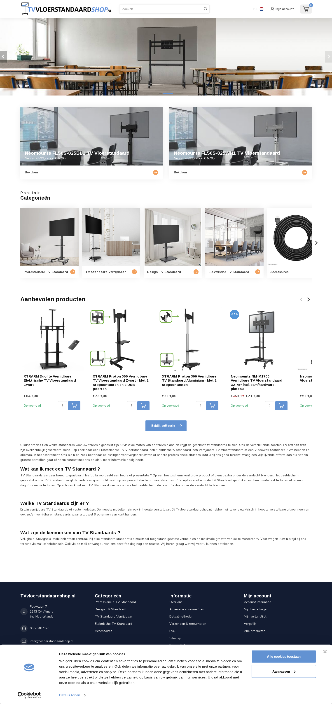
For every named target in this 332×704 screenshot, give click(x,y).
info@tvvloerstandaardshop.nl (51, 641)
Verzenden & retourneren (187, 624)
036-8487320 (39, 628)
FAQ (172, 631)
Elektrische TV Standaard (113, 624)
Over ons (175, 602)
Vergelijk (250, 624)
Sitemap (175, 638)
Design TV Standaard (110, 609)
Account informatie (257, 602)
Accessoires (103, 631)
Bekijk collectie (163, 426)
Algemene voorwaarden (186, 609)
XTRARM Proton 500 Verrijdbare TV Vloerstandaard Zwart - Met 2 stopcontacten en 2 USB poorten (121, 382)
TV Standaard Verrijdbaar (113, 616)
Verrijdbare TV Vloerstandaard (221, 450)
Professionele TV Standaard (115, 602)
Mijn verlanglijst (255, 616)
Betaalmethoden (181, 616)
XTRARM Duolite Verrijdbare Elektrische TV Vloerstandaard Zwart (50, 380)
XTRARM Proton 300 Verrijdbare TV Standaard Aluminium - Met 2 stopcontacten (189, 380)
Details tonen (69, 695)
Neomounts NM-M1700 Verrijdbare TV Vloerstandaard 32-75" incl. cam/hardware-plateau (256, 382)
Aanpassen (281, 671)
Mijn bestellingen (256, 609)
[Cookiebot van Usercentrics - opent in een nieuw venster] (29, 695)
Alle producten (254, 631)
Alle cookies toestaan (284, 656)
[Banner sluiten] (325, 651)
